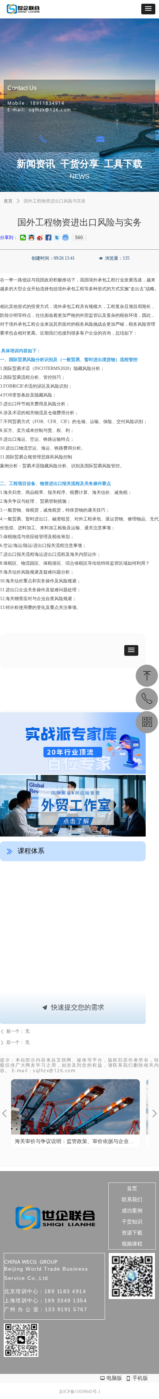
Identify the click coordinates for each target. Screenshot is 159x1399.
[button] (148, 9)
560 (79, 237)
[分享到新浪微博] (40, 237)
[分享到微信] (23, 237)
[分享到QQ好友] (31, 237)
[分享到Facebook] (48, 237)
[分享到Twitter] (57, 237)
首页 (8, 201)
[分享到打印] (65, 237)
